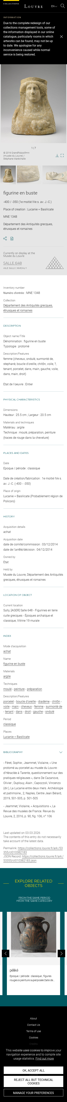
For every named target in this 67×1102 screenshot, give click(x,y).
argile (7, 676)
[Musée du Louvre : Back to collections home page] (33, 6)
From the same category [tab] (34, 900)
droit (28, 711)
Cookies (33, 1037)
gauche (38, 711)
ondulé (49, 711)
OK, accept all (34, 1070)
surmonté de (54, 706)
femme (38, 706)
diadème (44, 701)
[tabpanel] (33, 953)
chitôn (56, 701)
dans (19, 711)
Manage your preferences (33, 1093)
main (15, 706)
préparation (34, 689)
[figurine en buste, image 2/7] (29, 175)
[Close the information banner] (61, 36)
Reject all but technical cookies (33, 1081)
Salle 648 (12, 263)
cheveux (26, 706)
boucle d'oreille (26, 701)
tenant (9, 711)
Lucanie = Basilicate (16, 737)
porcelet (8, 701)
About (33, 1018)
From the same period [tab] (34, 897)
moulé (7, 689)
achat (7, 651)
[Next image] (61, 175)
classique (9, 724)
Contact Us (33, 1024)
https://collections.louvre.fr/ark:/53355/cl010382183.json (33, 858)
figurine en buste (14, 664)
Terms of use (33, 1031)
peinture (19, 689)
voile (6, 706)
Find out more (45, 1058)
